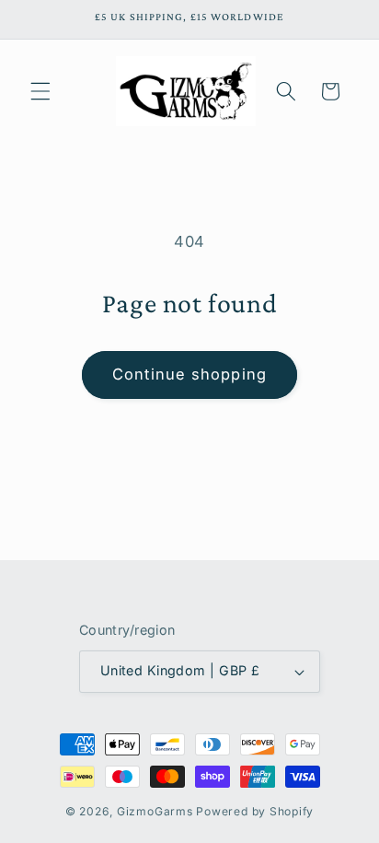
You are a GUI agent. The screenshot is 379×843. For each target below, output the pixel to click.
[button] (40, 91)
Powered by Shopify (255, 811)
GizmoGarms (155, 811)
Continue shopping (189, 374)
